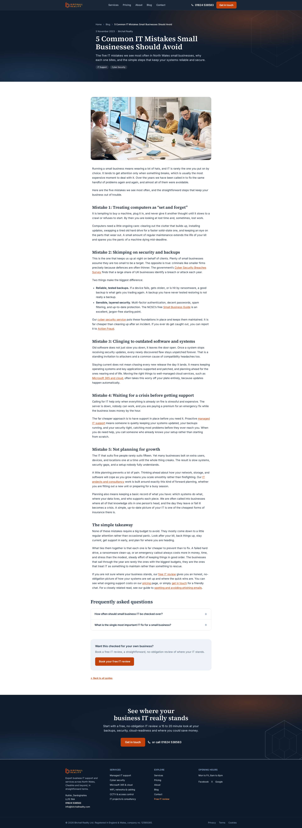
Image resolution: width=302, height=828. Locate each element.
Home (99, 24)
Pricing (127, 4)
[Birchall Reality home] (73, 5)
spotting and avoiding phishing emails (178, 587)
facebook (204, 781)
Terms (222, 822)
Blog (149, 4)
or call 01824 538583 (166, 742)
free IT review (167, 574)
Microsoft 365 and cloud (107, 378)
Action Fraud (106, 328)
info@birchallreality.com (77, 806)
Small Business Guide (176, 307)
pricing (146, 583)
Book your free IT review (114, 661)
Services (113, 4)
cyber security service (112, 319)
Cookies (232, 822)
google (219, 781)
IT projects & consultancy (123, 799)
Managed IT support (120, 775)
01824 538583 (73, 803)
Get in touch (226, 5)
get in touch (179, 583)
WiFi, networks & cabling (122, 789)
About (138, 4)
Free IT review (161, 799)
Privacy (212, 822)
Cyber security (117, 780)
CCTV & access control (122, 794)
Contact (160, 4)
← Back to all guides (101, 678)
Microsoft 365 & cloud (121, 784)
